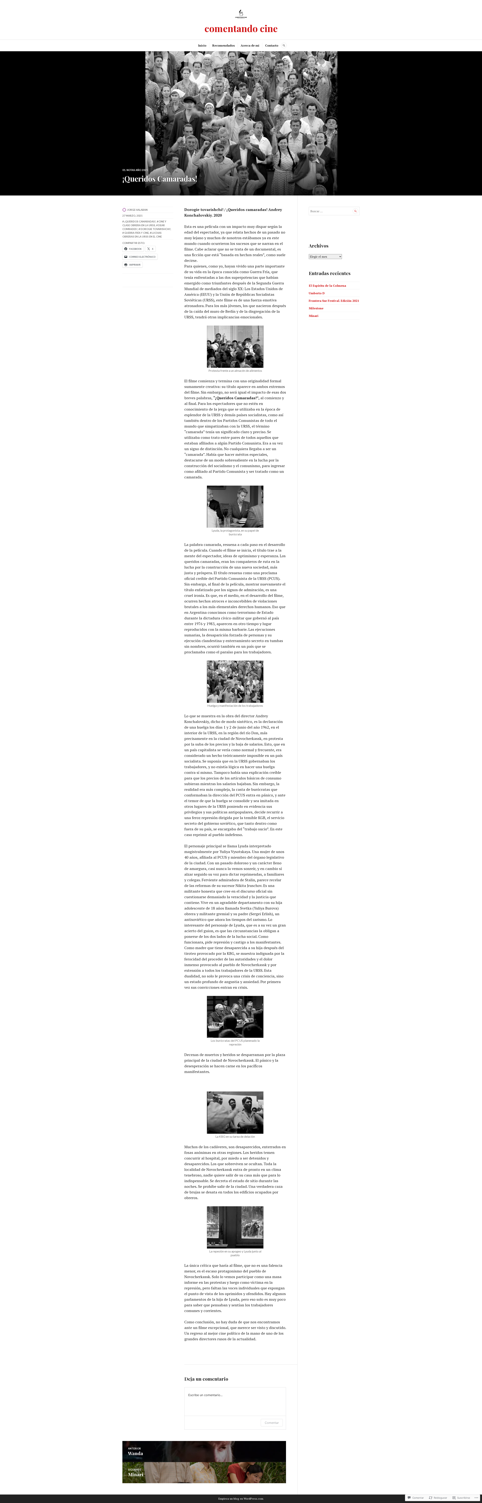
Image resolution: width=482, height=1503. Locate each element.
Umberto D (317, 293)
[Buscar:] (334, 211)
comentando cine (241, 28)
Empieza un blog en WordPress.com (240, 1498)
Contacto (271, 45)
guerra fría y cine (136, 232)
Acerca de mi (250, 45)
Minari (313, 316)
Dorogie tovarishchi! (155, 229)
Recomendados (223, 45)
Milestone (316, 308)
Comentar (272, 1423)
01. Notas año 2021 (135, 170)
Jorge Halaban (137, 209)
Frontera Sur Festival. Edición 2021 (334, 301)
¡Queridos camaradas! (140, 221)
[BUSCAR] (284, 45)
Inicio (202, 45)
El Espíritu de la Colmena (327, 286)
